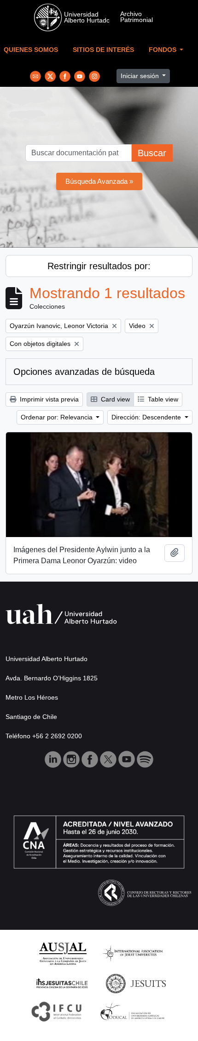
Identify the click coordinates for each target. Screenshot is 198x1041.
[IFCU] (56, 1011)
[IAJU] (133, 953)
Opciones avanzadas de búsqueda (84, 372)
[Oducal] (133, 1011)
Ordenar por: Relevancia (57, 417)
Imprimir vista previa (48, 399)
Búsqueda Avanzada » (99, 181)
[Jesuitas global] (136, 983)
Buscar (152, 153)
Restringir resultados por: (99, 266)
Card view (114, 399)
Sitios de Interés (103, 49)
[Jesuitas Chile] (62, 983)
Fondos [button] (163, 49)
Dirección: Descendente (147, 417)
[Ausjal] (62, 953)
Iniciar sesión (141, 75)
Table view (162, 399)
